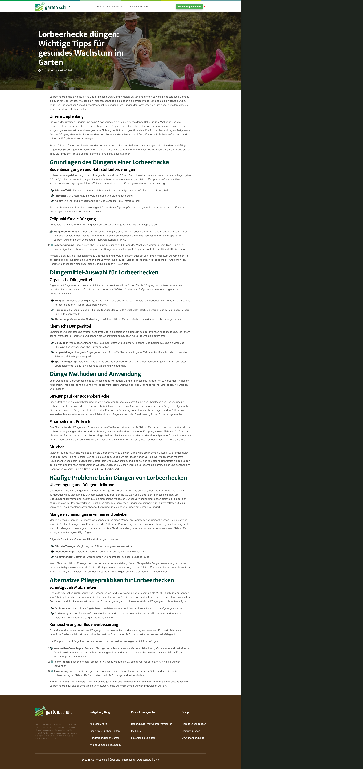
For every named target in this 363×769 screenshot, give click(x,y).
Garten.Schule (99, 759)
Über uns (114, 759)
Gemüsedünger (191, 731)
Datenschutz (144, 759)
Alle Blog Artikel (99, 723)
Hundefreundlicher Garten (110, 6)
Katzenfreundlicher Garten (139, 6)
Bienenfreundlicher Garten (105, 731)
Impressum (128, 759)
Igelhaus (136, 731)
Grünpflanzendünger (193, 737)
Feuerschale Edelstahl (143, 737)
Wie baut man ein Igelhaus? (105, 744)
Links (157, 759)
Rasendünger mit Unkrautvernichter (151, 723)
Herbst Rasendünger (194, 723)
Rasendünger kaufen (189, 6)
